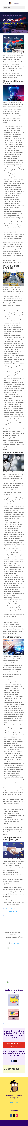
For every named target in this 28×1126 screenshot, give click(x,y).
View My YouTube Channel (14, 1044)
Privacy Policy (14, 1106)
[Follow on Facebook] (12, 1061)
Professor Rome (10, 23)
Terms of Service (14, 1102)
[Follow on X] (15, 1061)
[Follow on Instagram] (17, 1115)
